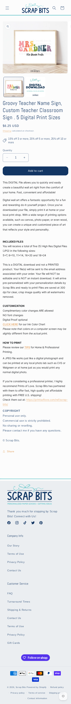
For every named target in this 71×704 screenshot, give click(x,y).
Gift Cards (13, 642)
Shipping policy (56, 693)
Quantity (7, 150)
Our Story (13, 545)
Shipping (7, 131)
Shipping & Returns (19, 609)
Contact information (37, 698)
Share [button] (10, 451)
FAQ (10, 593)
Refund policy (57, 687)
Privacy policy (18, 693)
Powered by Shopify (37, 687)
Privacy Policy (16, 562)
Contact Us (14, 570)
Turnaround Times (18, 601)
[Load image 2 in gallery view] (35, 87)
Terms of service (36, 693)
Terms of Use (15, 553)
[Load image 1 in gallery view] (14, 87)
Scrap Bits (21, 687)
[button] (7, 8)
